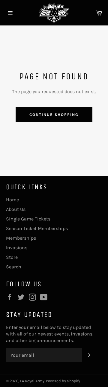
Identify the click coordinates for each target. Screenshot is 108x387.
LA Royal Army (32, 381)
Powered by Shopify (63, 381)
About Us (16, 209)
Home (12, 199)
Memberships (21, 238)
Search (13, 267)
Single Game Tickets (28, 219)
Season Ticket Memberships (37, 228)
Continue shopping (53, 114)
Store (12, 257)
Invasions (16, 247)
